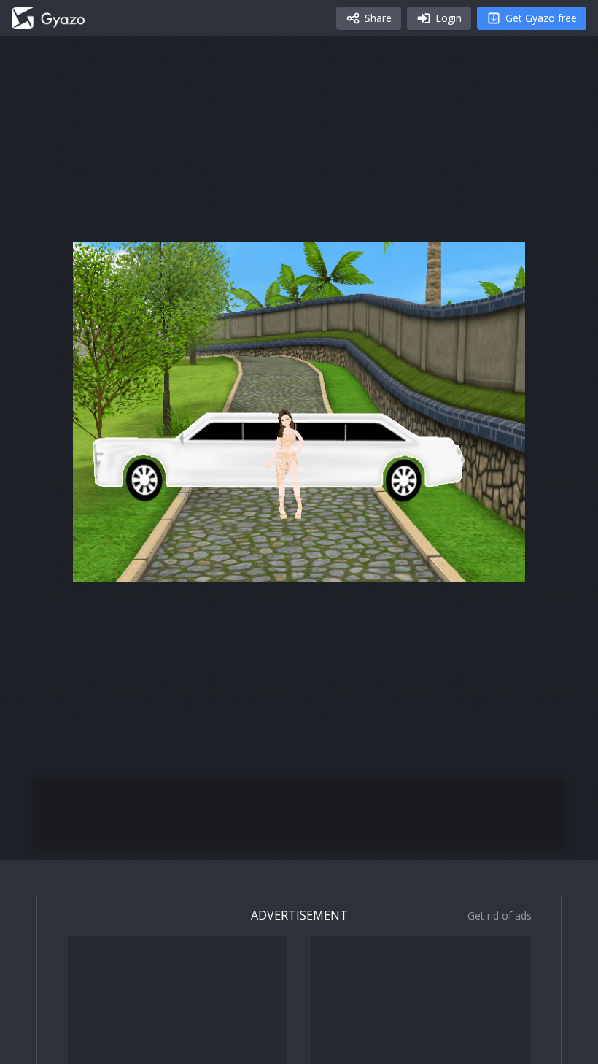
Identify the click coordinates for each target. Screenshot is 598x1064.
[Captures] (48, 18)
